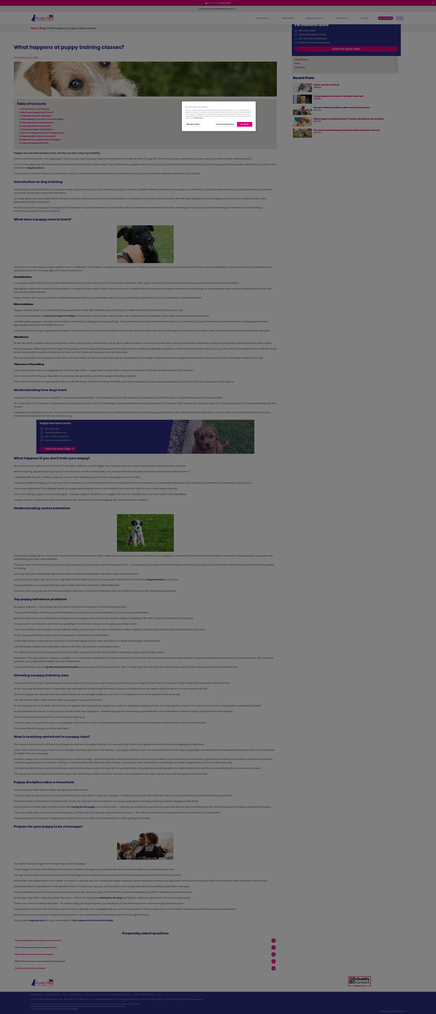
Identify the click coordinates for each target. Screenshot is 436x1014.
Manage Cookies (193, 124)
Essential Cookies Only (225, 124)
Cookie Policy (198, 118)
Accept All (245, 124)
